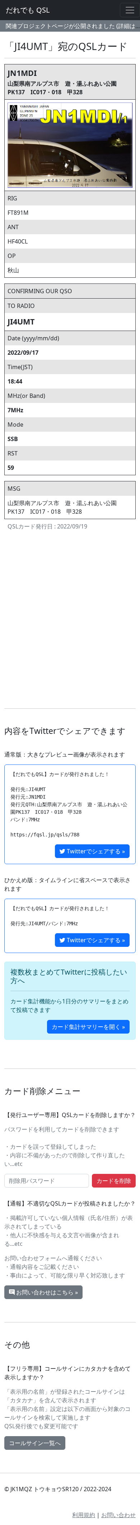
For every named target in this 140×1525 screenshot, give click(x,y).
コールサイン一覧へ (35, 1443)
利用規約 (83, 1515)
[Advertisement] (70, 621)
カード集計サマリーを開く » (88, 1027)
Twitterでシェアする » (95, 851)
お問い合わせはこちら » (46, 1292)
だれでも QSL (28, 10)
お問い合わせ (118, 1515)
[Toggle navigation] (130, 10)
